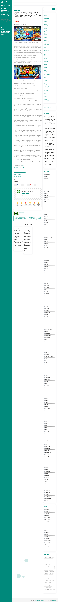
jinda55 (45, 55)
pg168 (45, 54)
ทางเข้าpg (46, 389)
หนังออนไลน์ (46, 35)
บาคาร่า (45, 68)
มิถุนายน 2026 (47, 513)
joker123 (25, 90)
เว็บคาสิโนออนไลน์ (48, 479)
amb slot (46, 197)
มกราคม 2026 (47, 523)
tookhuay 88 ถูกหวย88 (49, 356)
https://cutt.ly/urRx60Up (17, 176)
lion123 (46, 256)
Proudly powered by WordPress (39, 600)
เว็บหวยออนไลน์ (47, 490)
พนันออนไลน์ (47, 404)
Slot (46, 339)
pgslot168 (47, 293)
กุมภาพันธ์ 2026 (48, 521)
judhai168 (47, 251)
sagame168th (46, 18)
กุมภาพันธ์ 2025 (48, 546)
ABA (46, 189)
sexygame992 (47, 337)
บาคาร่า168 (46, 25)
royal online (47, 318)
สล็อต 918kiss (47, 412)
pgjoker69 (47, 287)
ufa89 (46, 364)
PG (45, 274)
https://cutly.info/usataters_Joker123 (20, 172)
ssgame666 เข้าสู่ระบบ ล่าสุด (50, 350)
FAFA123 (46, 218)
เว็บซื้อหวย (47, 481)
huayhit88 (47, 235)
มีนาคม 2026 (47, 519)
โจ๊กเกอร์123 (46, 90)
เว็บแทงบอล (47, 494)
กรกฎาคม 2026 (47, 511)
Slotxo (46, 345)
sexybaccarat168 (48, 335)
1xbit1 (46, 182)
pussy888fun (47, 312)
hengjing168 (47, 231)
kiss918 (45, 80)
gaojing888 (47, 226)
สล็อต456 (46, 417)
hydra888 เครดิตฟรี (48, 237)
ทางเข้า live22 (47, 387)
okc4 (46, 270)
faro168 (46, 220)
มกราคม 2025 (47, 549)
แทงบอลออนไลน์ (48, 498)
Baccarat (46, 201)
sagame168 (47, 322)
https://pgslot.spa (47, 76)
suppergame (47, 352)
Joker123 (23, 18)
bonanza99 (47, 212)
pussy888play (47, 314)
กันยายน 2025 (47, 532)
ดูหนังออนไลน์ (46, 86)
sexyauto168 (47, 333)
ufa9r (46, 366)
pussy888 (45, 22)
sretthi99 (46, 348)
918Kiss (46, 185)
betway (46, 203)
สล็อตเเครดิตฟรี (47, 454)
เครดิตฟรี (46, 473)
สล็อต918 (46, 429)
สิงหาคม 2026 (47, 509)
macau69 (46, 264)
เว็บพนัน (46, 483)
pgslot (45, 27)
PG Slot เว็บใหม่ (47, 279)
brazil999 (46, 214)
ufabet (46, 368)
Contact (2, 29)
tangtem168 (51, 575)
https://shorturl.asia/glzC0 (18, 174)
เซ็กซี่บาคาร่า (47, 475)
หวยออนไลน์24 (47, 463)
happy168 (47, 228)
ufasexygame (47, 371)
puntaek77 (47, 308)
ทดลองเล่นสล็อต (47, 385)
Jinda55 (46, 241)
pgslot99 (46, 297)
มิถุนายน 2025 (47, 538)
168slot (46, 176)
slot (44, 83)
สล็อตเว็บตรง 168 (48, 452)
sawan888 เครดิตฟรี (48, 327)
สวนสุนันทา (47, 460)
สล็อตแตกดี (47, 456)
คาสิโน (46, 375)
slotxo (45, 70)
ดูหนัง (46, 383)
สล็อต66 (45, 58)
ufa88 (46, 362)
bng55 (46, 210)
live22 (45, 31)
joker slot (45, 89)
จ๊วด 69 (46, 381)
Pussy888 (47, 310)
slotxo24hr (46, 575)
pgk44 (46, 289)
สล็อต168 (46, 414)
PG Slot (46, 277)
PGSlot (46, 291)
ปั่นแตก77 (46, 402)
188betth (46, 180)
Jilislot (46, 239)
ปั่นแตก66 (45, 40)
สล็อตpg (46, 435)
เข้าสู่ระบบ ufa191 (48, 471)
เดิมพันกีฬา (47, 477)
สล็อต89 (46, 427)
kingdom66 (47, 254)
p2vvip (46, 272)
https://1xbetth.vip (47, 74)
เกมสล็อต (46, 469)
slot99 (45, 57)
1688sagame (47, 174)
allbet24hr (47, 193)
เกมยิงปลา (46, 467)
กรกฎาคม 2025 (47, 536)
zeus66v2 (46, 373)
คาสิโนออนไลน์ (47, 379)
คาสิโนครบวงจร (47, 377)
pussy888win (47, 316)
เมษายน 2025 (47, 542)
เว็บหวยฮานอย (47, 492)
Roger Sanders (25, 193)
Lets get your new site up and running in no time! (5, 32)
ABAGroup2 (47, 191)
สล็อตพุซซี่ (47, 440)
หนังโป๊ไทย (46, 73)
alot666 (46, 195)
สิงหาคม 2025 (47, 534)
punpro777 (46, 43)
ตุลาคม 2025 (47, 530)
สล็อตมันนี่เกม (47, 442)
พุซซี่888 (46, 406)
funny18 (46, 224)
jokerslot (45, 96)
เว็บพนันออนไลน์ (48, 486)
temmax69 (47, 354)
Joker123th (47, 249)
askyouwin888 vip (48, 199)
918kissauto (47, 187)
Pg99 (46, 281)
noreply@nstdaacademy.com (27, 195)
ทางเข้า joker (46, 87)
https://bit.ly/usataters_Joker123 (19, 167)
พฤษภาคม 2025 (48, 540)
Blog (1, 27)
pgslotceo (47, 300)
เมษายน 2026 (47, 517)
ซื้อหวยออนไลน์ (46, 44)
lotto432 (46, 262)
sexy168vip (47, 331)
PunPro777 (47, 306)
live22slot (47, 260)
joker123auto (17, 10)
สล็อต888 (45, 64)
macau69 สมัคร (47, 266)
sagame (46, 320)
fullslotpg (45, 30)
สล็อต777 (46, 423)
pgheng (46, 283)
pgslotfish (47, 302)
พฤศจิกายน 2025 (48, 528)
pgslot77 (45, 38)
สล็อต (45, 47)
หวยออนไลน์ (46, 46)
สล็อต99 (46, 433)
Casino (46, 216)
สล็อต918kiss (47, 431)
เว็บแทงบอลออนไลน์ (48, 496)
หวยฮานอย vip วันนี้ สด (49, 465)
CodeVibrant (54, 600)
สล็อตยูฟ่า (46, 444)
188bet (46, 178)
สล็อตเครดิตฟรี (47, 448)
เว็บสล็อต (46, 488)
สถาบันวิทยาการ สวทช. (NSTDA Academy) (5, 8)
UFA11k (46, 358)
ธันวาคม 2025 (47, 526)
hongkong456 (46, 50)
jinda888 (46, 243)
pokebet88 (47, 304)
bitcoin (46, 205)
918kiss (45, 14)
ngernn (46, 268)
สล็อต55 (46, 419)
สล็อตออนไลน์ (46, 100)
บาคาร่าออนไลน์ (47, 41)
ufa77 (46, 360)
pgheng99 (45, 28)
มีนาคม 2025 (47, 544)
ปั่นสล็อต (46, 398)
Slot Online (47, 341)
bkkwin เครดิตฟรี (48, 208)
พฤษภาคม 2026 (48, 515)
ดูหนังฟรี (45, 21)
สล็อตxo (45, 99)
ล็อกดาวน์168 (47, 408)
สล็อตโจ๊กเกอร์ (47, 458)
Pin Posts (2, 34)
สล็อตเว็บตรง (46, 60)
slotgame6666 (47, 343)
